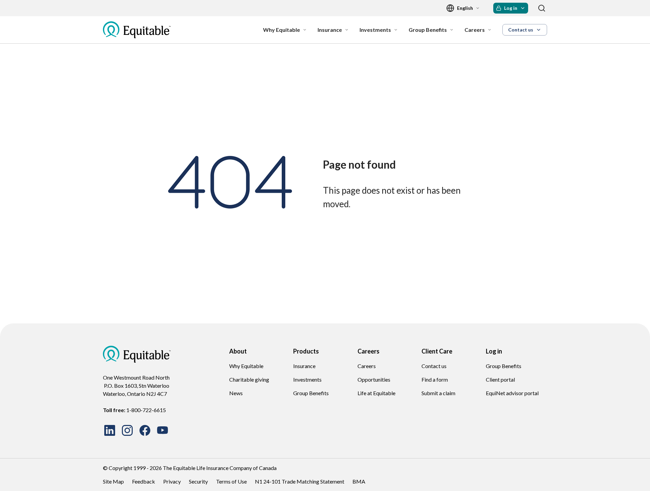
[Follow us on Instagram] (127, 430)
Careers (367, 366)
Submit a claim (438, 393)
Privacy (172, 481)
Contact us (434, 366)
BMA (358, 481)
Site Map (113, 481)
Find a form (434, 379)
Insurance (304, 366)
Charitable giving (249, 379)
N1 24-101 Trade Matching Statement (299, 481)
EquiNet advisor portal (512, 393)
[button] (510, 8)
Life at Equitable (376, 393)
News (236, 393)
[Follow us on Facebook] (144, 430)
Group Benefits (311, 393)
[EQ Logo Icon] (137, 29)
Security (198, 481)
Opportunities (374, 379)
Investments (307, 379)
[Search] (541, 8)
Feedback (143, 481)
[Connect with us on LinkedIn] (109, 430)
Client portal (500, 379)
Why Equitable (246, 366)
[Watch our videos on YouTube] (162, 430)
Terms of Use (231, 481)
